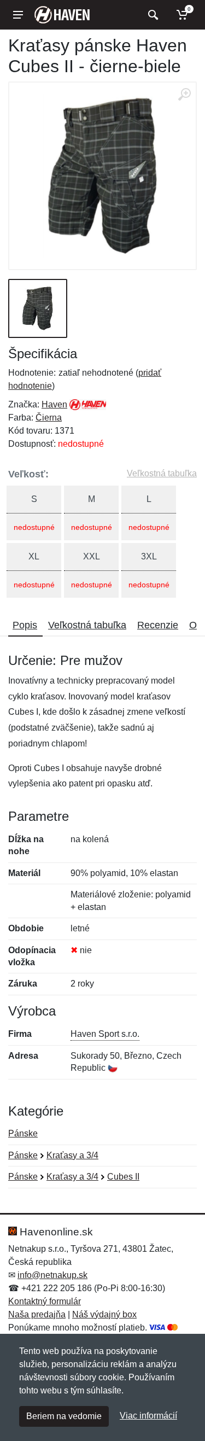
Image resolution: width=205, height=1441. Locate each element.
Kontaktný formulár (44, 1301)
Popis (25, 625)
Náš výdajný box (104, 1314)
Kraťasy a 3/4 (72, 1155)
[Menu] (18, 15)
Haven (54, 404)
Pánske (23, 1133)
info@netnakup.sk (52, 1275)
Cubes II (123, 1176)
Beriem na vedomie (64, 1416)
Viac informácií (148, 1415)
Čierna (49, 417)
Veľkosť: (28, 474)
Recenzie (157, 625)
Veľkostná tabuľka (162, 473)
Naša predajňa (37, 1314)
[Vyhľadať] (151, 14)
